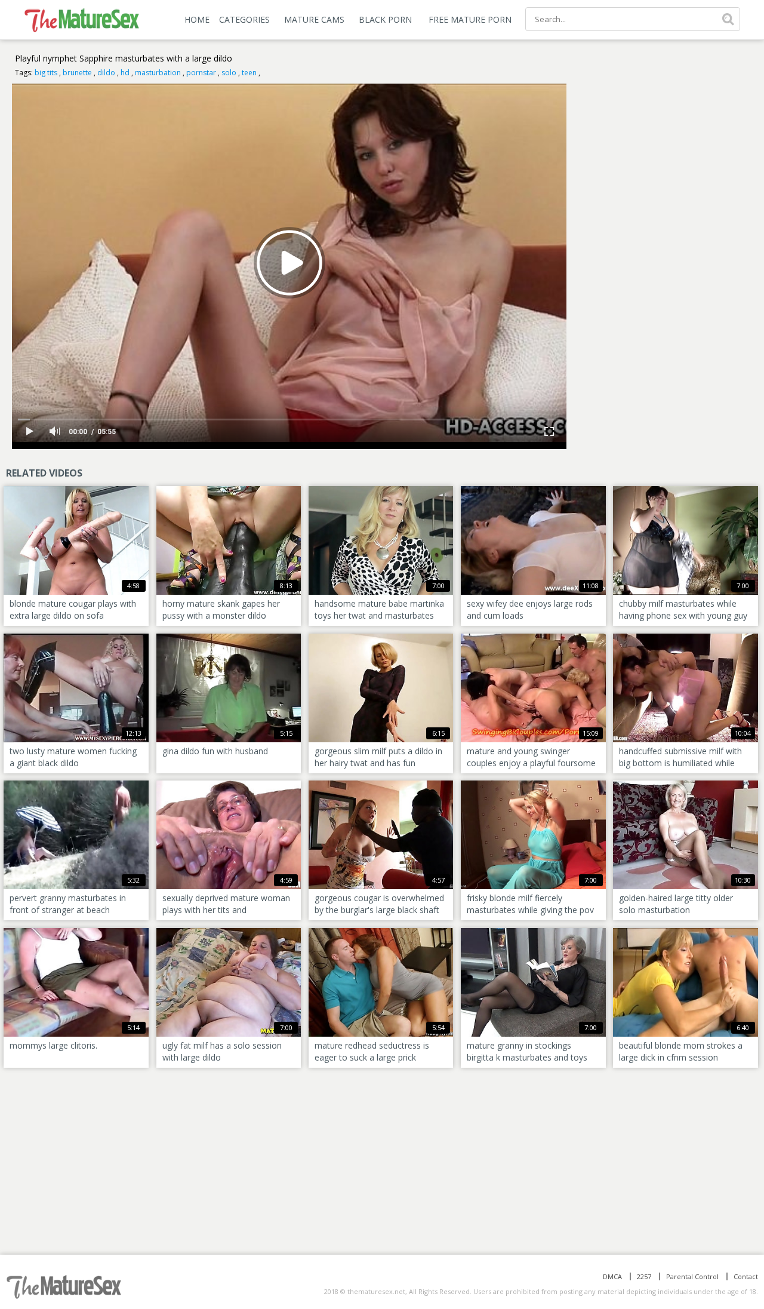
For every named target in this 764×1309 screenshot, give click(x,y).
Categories (244, 19)
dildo (106, 72)
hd (125, 72)
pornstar (201, 72)
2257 (644, 1276)
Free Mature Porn (470, 19)
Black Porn (385, 19)
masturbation (158, 72)
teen (249, 72)
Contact (746, 1276)
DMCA (612, 1276)
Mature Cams (314, 19)
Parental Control (692, 1276)
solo (228, 72)
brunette (77, 72)
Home (197, 19)
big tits (46, 72)
